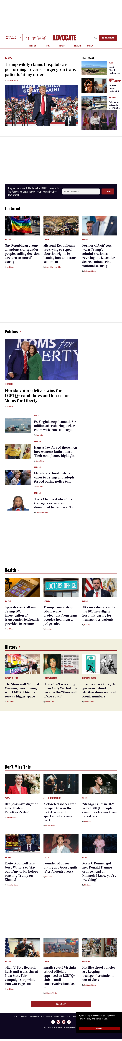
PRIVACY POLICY (66, 1016)
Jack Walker (10, 702)
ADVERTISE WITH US (52, 1016)
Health (62, 45)
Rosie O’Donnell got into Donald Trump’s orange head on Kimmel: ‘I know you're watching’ (99, 871)
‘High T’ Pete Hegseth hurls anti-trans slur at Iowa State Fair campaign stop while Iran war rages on (21, 975)
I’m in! (108, 191)
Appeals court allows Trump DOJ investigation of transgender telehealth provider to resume (22, 615)
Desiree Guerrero (89, 702)
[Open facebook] (28, 38)
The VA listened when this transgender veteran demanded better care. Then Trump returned (55, 505)
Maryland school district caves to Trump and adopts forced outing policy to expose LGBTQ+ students (54, 479)
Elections (9, 384)
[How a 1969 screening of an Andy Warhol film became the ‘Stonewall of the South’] (60, 664)
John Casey (87, 885)
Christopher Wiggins (12, 80)
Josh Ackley (87, 821)
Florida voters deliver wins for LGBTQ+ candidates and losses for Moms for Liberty (37, 395)
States (46, 239)
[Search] (95, 37)
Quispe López (40, 461)
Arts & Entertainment (115, 80)
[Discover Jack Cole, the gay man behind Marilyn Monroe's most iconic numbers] (99, 664)
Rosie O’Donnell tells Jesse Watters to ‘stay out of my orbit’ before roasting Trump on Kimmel (21, 871)
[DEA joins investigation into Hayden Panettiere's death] (22, 784)
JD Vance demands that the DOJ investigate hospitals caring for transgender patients (99, 613)
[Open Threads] (39, 38)
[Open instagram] (44, 38)
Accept (99, 1028)
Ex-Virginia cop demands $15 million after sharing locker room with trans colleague (55, 425)
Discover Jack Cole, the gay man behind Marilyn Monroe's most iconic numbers (99, 690)
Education (86, 961)
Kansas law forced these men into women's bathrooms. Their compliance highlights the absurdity (55, 453)
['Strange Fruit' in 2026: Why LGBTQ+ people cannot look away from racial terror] (99, 784)
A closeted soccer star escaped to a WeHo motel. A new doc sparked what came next (59, 812)
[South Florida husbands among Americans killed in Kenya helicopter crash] (94, 68)
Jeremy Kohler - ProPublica (53, 267)
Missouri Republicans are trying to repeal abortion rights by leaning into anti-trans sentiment (59, 253)
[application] (99, 120)
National (8, 58)
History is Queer (11, 678)
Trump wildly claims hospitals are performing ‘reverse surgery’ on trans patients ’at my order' (40, 69)
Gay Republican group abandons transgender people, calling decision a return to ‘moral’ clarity (22, 253)
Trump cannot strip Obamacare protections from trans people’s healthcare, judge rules (60, 615)
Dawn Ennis (48, 877)
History (77, 45)
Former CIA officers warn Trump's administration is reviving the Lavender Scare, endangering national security (98, 255)
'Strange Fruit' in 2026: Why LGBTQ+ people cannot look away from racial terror (99, 810)
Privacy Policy (85, 1019)
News (48, 45)
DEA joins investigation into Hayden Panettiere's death (21, 808)
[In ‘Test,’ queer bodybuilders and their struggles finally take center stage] (94, 85)
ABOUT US (23, 1016)
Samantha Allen (49, 702)
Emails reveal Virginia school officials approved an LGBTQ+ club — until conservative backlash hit (59, 977)
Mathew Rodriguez (12, 817)
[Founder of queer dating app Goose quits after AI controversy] (60, 843)
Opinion (90, 45)
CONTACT (16, 1016)
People (7, 798)
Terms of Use (101, 1019)
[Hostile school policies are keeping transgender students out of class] (99, 947)
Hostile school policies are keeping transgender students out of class (98, 973)
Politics (32, 45)
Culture (8, 857)
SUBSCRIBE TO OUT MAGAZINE (11, 38)
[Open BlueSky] (34, 38)
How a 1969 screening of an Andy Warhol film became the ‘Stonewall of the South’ (60, 690)
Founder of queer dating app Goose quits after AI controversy (60, 867)
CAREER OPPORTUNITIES (36, 1016)
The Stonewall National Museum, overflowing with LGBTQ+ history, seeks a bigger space (22, 690)
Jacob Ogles (10, 267)
